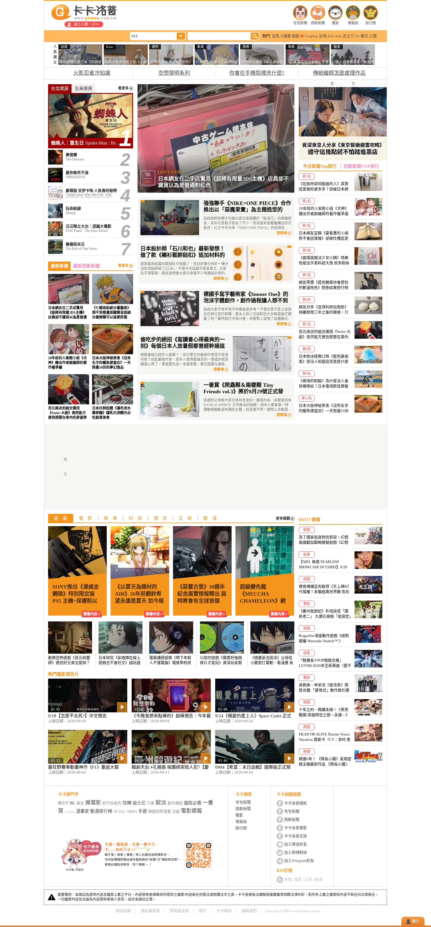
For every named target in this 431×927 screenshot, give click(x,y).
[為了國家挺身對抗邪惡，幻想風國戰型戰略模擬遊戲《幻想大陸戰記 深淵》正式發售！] (340, 536)
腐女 (80, 803)
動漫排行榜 (101, 811)
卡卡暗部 (224, 911)
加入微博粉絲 (295, 852)
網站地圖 (123, 911)
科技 (137, 518)
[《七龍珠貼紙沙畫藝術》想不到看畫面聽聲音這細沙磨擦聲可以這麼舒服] (112, 297)
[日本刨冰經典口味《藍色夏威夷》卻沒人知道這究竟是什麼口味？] (340, 355)
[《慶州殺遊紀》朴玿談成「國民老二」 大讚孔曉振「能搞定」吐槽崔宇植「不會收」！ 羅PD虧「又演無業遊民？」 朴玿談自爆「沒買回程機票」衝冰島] (340, 610)
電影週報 (191, 811)
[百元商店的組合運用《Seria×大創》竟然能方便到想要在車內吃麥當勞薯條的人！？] (68, 397)
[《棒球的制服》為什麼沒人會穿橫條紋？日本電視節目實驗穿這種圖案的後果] (340, 379)
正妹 (187, 518)
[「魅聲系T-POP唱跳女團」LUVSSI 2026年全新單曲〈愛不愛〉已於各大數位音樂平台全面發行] (340, 659)
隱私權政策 (150, 911)
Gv (357, 36)
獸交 (364, 36)
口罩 (373, 36)
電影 (335, 23)
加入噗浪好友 (295, 844)
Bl (302, 36)
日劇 (176, 811)
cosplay (70, 811)
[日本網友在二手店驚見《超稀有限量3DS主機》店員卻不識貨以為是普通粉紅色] (68, 297)
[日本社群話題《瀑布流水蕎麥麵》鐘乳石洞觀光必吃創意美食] (112, 397)
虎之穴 (348, 36)
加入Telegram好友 (299, 860)
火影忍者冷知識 (91, 73)
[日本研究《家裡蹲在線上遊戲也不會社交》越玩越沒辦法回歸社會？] (120, 643)
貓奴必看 (192, 803)
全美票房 (83, 88)
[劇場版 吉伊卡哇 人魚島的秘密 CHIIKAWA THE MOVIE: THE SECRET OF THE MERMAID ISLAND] (90, 193)
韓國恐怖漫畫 (159, 811)
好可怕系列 (111, 803)
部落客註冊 (179, 911)
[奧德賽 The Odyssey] (90, 157)
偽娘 (295, 36)
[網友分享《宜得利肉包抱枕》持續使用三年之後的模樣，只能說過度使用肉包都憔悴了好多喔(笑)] (340, 305)
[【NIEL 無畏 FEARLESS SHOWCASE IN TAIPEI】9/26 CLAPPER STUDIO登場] (340, 560)
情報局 (353, 23)
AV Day (119, 811)
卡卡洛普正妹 (295, 836)
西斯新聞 (318, 23)
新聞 (288, 879)
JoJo (331, 36)
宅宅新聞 (300, 23)
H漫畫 (286, 36)
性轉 (127, 803)
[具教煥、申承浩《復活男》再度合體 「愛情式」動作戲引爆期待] (340, 684)
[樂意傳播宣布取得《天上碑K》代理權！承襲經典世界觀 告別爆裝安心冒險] (340, 585)
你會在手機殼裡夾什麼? (256, 73)
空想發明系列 (174, 73)
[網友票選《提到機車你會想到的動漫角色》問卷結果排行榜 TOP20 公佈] (340, 281)
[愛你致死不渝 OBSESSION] (90, 175)
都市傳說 (175, 803)
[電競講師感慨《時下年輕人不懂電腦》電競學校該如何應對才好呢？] (171, 643)
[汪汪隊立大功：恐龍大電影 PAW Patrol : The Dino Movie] (90, 229)
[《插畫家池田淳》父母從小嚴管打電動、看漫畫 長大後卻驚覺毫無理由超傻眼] (272, 643)
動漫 (212, 518)
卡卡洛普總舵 (295, 803)
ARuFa (132, 811)
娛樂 (112, 518)
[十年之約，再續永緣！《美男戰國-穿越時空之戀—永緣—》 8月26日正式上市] (340, 708)
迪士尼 (139, 803)
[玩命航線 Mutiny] (90, 211)
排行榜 (370, 23)
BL (72, 803)
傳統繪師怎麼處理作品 (339, 73)
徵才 (202, 911)
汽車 (151, 803)
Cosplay (311, 36)
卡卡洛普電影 (295, 828)
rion (338, 36)
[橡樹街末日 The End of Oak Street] (90, 246)
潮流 (162, 518)
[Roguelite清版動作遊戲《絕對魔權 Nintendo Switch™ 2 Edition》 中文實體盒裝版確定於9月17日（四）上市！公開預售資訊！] (340, 634)
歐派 (161, 803)
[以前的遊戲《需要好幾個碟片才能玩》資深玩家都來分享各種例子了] (222, 643)
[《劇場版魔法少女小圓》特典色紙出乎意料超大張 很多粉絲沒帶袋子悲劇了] (340, 256)
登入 (415, 921)
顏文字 (63, 803)
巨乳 (276, 36)
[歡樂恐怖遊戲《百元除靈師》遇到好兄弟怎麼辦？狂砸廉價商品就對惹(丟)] (70, 643)
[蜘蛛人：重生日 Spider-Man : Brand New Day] (90, 120)
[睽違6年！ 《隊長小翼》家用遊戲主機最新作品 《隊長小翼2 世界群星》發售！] (340, 757)
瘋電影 (93, 803)
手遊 (142, 811)
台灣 (323, 36)
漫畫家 (82, 811)
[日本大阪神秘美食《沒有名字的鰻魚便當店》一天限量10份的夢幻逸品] (112, 347)
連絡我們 (249, 911)
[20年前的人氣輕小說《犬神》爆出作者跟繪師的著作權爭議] (68, 347)
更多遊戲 (283, 519)
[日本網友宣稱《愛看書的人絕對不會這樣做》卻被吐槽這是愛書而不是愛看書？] (340, 232)
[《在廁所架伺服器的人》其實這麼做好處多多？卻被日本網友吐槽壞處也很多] (340, 182)
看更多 (123, 88)
